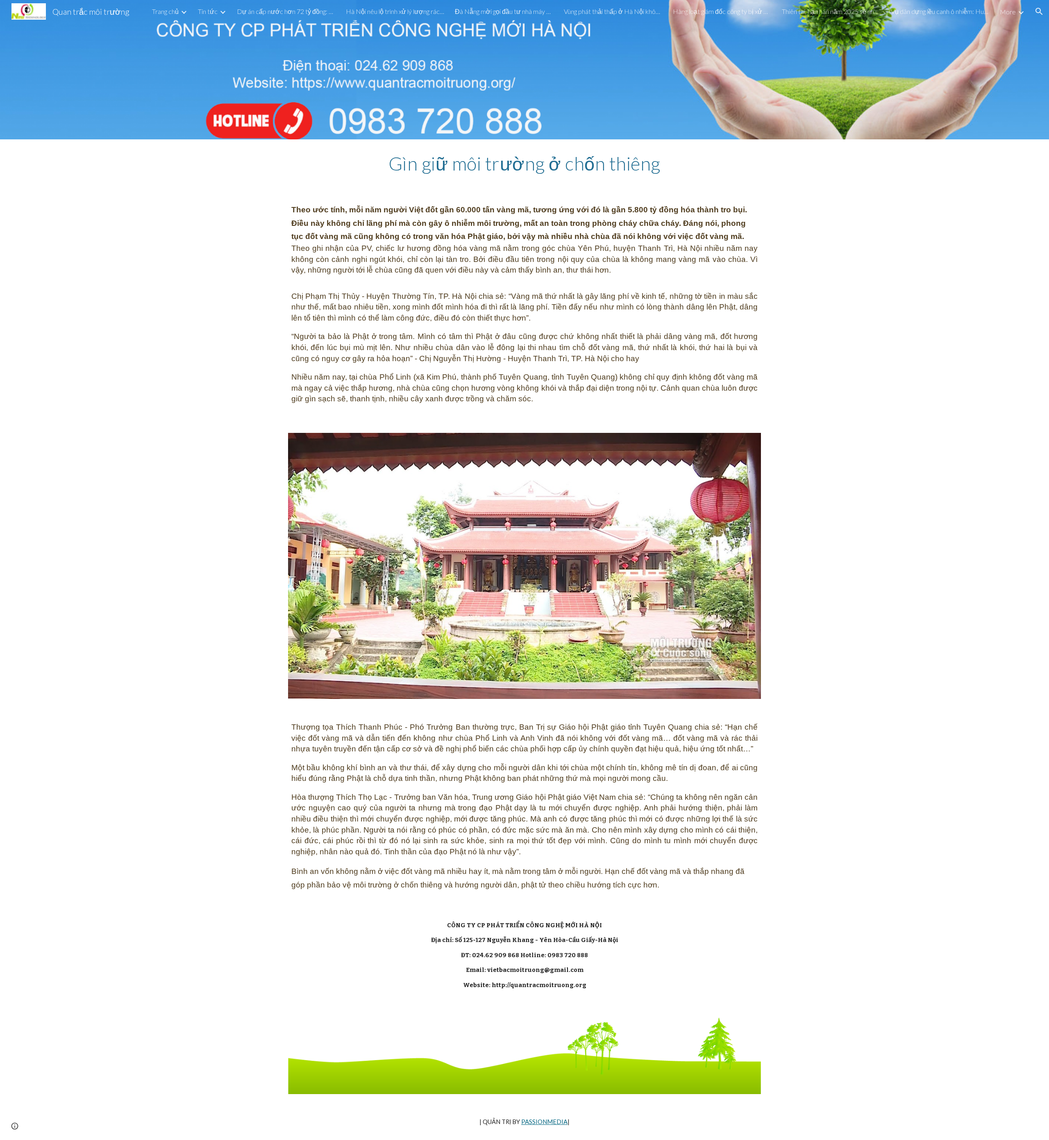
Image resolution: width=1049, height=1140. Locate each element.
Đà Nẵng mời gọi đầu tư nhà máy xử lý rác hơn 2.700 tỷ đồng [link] (504, 11)
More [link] (1008, 12)
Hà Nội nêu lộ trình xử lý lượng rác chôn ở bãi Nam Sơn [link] (395, 11)
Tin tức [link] (208, 11)
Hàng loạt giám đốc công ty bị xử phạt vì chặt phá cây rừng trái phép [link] (722, 11)
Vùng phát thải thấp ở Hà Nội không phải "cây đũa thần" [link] (613, 11)
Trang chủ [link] (165, 11)
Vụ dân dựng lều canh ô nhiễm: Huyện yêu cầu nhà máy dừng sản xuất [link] (940, 11)
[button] (1039, 11)
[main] (524, 163)
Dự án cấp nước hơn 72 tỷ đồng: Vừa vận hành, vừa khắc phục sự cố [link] (286, 11)
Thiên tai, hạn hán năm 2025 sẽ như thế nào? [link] (831, 11)
